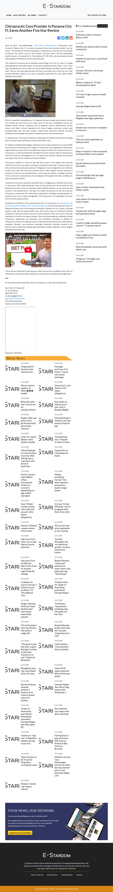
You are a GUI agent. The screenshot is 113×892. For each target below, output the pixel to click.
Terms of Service (37, 875)
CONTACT (42, 15)
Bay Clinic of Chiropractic (45, 45)
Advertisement (67, 875)
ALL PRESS (32, 15)
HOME (9, 15)
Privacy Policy (52, 875)
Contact (79, 875)
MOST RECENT (19, 15)
